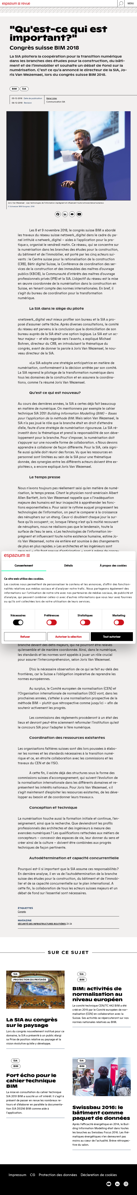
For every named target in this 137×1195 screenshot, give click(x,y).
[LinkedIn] (64, 214)
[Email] (72, 214)
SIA (24, 88)
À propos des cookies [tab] (113, 565)
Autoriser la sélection (68, 636)
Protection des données (58, 1174)
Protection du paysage (29, 979)
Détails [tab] (68, 565)
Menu (131, 3)
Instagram (125, 1183)
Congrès (22, 911)
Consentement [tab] (24, 565)
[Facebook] (57, 214)
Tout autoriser (112, 636)
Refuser (25, 636)
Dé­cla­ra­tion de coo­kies (99, 1174)
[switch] (52, 622)
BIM (14, 88)
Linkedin (117, 1183)
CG (32, 1174)
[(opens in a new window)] (79, 214)
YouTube (108, 1183)
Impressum (17, 1174)
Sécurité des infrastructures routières (42, 923)
